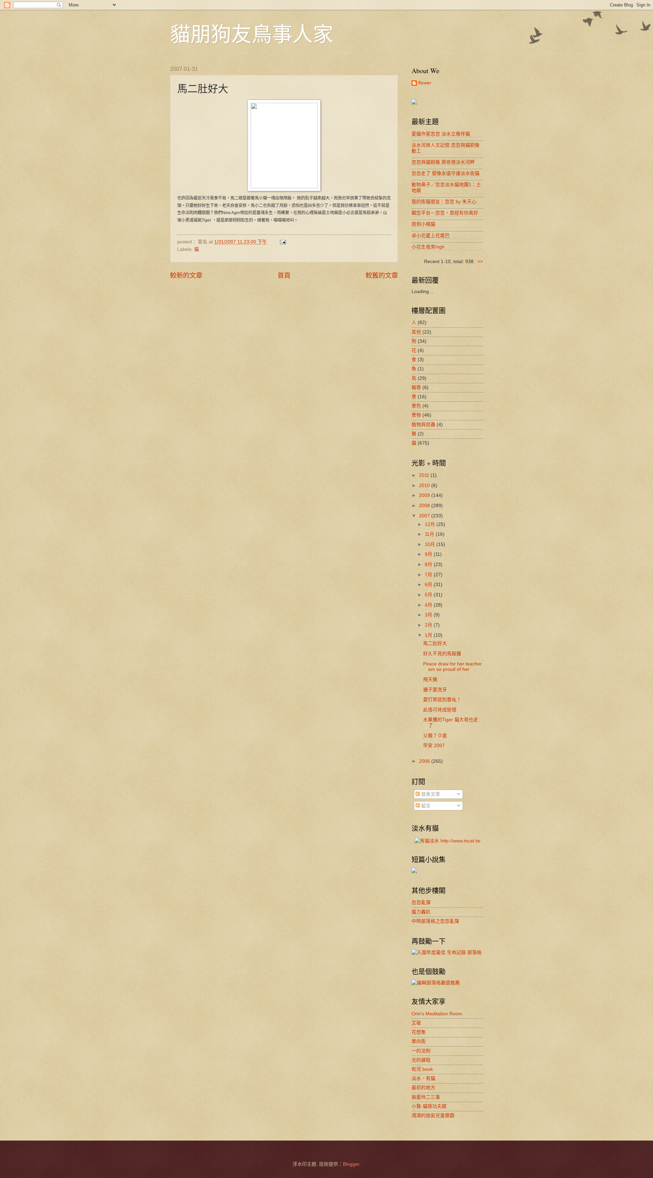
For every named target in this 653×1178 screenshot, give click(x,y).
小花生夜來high (428, 246)
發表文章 (430, 794)
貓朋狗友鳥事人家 (251, 33)
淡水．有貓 (423, 1078)
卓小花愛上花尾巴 (431, 235)
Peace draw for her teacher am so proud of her (452, 666)
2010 (425, 485)
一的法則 (421, 1050)
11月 (430, 534)
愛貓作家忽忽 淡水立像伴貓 (441, 133)
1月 (429, 635)
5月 (429, 594)
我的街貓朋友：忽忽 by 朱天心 (444, 201)
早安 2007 (434, 745)
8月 (429, 564)
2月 (429, 625)
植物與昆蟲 (423, 424)
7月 (429, 574)
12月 (430, 524)
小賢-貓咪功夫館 (429, 1106)
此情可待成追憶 (439, 709)
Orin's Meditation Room (437, 1013)
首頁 (284, 275)
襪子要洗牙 (435, 689)
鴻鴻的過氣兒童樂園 (433, 1115)
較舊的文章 (382, 275)
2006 (425, 761)
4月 (429, 605)
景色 (416, 405)
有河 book (422, 1069)
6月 (429, 584)
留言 (425, 805)
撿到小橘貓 (423, 224)
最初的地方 (423, 1087)
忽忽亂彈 (421, 902)
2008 (425, 505)
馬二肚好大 (435, 643)
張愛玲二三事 (426, 1097)
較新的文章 (186, 275)
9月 (429, 554)
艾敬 (416, 1023)
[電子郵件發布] (283, 241)
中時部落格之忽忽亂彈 (435, 921)
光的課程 (421, 1060)
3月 (429, 614)
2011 (425, 475)
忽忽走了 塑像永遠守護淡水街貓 (446, 173)
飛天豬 (430, 679)
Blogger (351, 1164)
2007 (425, 515)
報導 (416, 387)
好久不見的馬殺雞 (442, 653)
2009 (425, 495)
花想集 (419, 1032)
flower (424, 82)
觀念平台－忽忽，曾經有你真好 (445, 212)
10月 (430, 544)
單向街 (419, 1041)
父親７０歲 (438, 735)
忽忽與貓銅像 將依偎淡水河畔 (443, 162)
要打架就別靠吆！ (442, 699)
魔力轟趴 (421, 912)
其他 (416, 332)
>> (480, 261)
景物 (416, 415)
